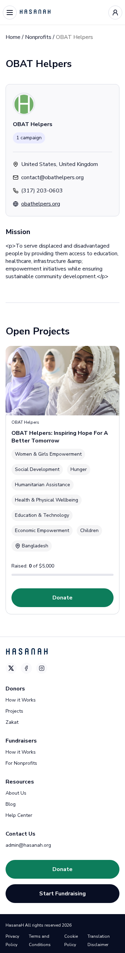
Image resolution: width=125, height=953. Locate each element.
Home (13, 37)
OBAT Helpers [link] (74, 37)
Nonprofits (38, 37)
